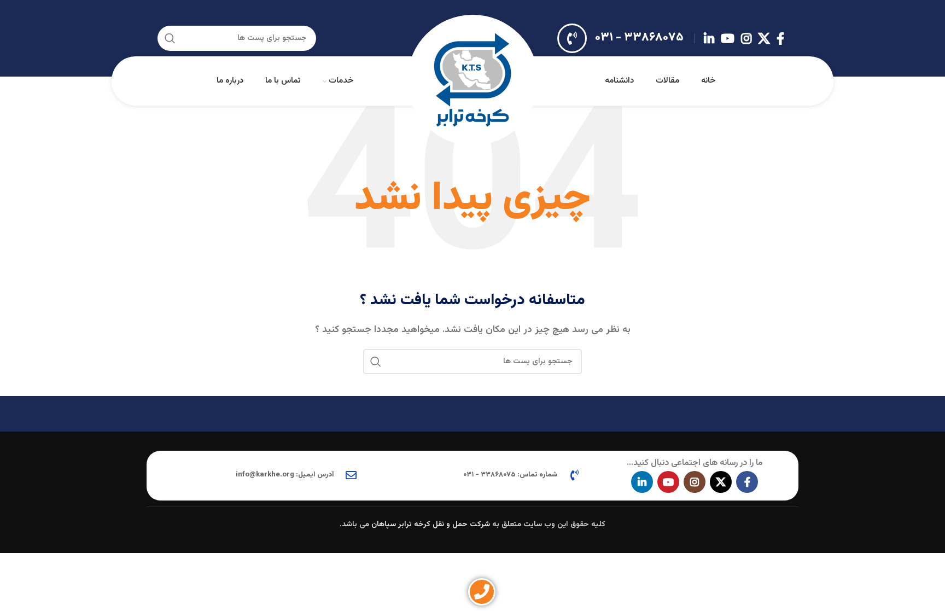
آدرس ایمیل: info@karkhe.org (285, 474)
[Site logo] (472, 81)
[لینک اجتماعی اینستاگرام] (746, 38)
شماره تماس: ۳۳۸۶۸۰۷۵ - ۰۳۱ (510, 474)
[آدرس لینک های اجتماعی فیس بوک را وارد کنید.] (780, 38)
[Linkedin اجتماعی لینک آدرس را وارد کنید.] (709, 38)
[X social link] (764, 38)
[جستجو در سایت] (170, 38)
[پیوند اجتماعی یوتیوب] (728, 38)
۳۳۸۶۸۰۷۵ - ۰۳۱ (639, 37)
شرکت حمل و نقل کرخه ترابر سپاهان (430, 525)
